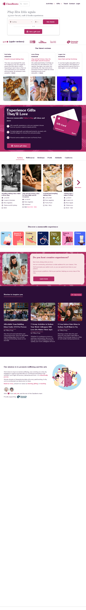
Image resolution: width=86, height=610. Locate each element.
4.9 (13, 42)
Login (78, 3)
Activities (49, 3)
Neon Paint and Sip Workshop (67, 59)
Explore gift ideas (19, 146)
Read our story (8, 383)
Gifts (58, 3)
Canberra (68, 158)
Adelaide (58, 158)
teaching (43, 383)
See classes (51, 22)
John (15, 393)
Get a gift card (33, 32)
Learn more (44, 279)
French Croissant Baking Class (14, 59)
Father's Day (28, 118)
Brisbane (41, 158)
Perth (50, 158)
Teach (66, 3)
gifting (36, 383)
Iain (18, 393)
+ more (12, 73)
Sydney (20, 158)
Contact (72, 3)
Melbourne (30, 158)
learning (30, 383)
